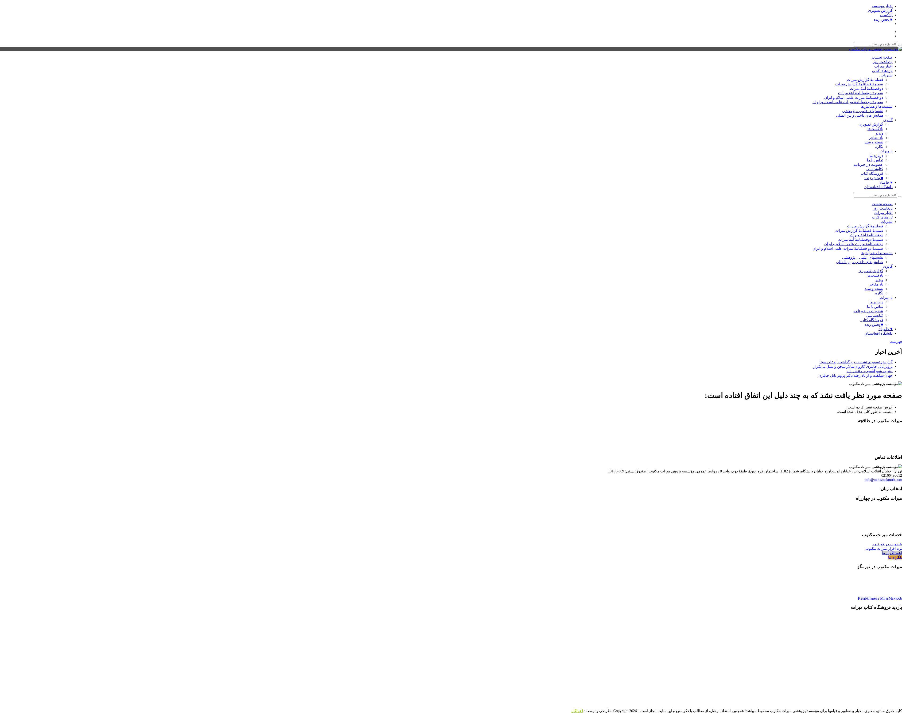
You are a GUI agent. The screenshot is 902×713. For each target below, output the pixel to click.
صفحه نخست (882, 57)
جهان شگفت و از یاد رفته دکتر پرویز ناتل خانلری (855, 375)
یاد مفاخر (876, 138)
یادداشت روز (883, 62)
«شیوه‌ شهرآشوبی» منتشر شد (870, 371)
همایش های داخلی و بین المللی (859, 115)
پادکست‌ (886, 15)
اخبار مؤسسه (882, 6)
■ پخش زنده (883, 19)
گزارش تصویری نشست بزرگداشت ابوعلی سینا (856, 362)
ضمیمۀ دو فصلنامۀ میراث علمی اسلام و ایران (848, 102)
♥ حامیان (886, 182)
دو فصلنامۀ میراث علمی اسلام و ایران (853, 97)
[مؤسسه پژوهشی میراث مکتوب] (875, 49)
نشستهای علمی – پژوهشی (862, 111)
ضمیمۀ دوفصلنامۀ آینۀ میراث (860, 93)
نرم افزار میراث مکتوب (883, 549)
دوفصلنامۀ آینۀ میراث (866, 89)
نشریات (887, 75)
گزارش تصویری (880, 10)
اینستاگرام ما (892, 553)
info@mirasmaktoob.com (883, 480)
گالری (888, 120)
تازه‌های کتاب (882, 71)
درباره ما (876, 156)
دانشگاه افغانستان (878, 187)
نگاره (879, 147)
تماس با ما (875, 160)
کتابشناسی (874, 169)
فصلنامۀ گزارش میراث (865, 80)
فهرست (896, 342)
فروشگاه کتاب (871, 173)
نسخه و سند (874, 142)
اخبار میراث (883, 66)
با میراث (886, 151)
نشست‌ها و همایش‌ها (877, 106)
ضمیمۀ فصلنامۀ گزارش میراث (859, 84)
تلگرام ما (895, 557)
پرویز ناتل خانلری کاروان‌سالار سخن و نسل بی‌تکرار (853, 366)
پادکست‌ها (875, 129)
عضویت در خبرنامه (868, 164)
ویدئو (879, 133)
